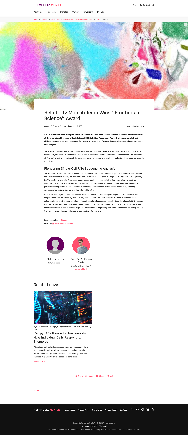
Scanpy (65, 220)
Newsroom (88, 12)
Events (100, 12)
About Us (38, 12)
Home (36, 19)
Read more (38, 361)
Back (38, 391)
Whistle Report (111, 410)
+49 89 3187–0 (90, 426)
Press (135, 5)
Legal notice (70, 410)
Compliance (97, 410)
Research (51, 12)
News (98, 19)
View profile (80, 269)
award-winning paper (64, 223)
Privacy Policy (84, 410)
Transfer (64, 12)
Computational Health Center (62, 19)
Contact (123, 410)
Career (75, 12)
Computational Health (84, 19)
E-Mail (104, 426)
